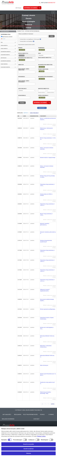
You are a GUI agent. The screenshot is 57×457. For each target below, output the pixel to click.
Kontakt (36, 419)
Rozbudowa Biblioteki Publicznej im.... (47, 336)
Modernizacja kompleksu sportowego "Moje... (45, 393)
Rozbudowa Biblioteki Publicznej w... (47, 356)
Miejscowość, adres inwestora (23, 69)
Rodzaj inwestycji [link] (4, 48)
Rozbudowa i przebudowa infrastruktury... (45, 346)
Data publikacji (22, 88)
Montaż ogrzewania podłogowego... (48, 309)
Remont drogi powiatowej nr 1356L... (46, 214)
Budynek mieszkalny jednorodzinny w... (48, 233)
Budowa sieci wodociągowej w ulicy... (46, 328)
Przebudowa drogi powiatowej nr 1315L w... (47, 280)
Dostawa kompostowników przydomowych (46, 241)
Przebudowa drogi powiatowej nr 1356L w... (47, 204)
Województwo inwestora (45, 64)
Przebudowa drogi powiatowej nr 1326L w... (47, 261)
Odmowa (28, 453)
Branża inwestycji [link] (4, 45)
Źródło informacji (43, 95)
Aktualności (7, 414)
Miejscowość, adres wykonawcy (23, 81)
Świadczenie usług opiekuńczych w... (47, 383)
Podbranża (41, 47)
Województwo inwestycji (25, 57)
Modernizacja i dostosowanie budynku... (46, 129)
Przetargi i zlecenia (28, 15)
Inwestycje (28, 24)
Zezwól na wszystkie (28, 444)
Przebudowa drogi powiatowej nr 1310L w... (47, 251)
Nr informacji (22, 95)
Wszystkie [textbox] (41, 55)
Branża (20, 47)
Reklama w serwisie (8, 419)
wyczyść (4, 38)
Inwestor (21, 64)
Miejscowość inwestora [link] (5, 67)
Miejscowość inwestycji (44, 57)
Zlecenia (28, 18)
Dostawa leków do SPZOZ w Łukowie (46, 195)
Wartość (26, 112)
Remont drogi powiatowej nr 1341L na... (48, 138)
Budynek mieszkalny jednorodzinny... (44, 224)
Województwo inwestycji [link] (6, 51)
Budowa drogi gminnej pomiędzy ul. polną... (47, 176)
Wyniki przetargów (28, 21)
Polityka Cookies (41, 436)
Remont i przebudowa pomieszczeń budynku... (48, 119)
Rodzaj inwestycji (23, 53)
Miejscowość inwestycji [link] (5, 54)
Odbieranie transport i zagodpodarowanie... (45, 290)
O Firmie (51, 414)
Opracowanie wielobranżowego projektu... (47, 300)
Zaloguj (19, 8)
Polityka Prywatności (30, 414)
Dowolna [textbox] (21, 90)
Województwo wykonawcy (45, 76)
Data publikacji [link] (3, 57)
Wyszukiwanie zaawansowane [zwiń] (26, 44)
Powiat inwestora (43, 69)
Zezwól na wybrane (29, 448)
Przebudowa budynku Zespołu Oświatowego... (47, 318)
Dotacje (28, 27)
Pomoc (42, 414)
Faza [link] (2, 42)
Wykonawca (21, 76)
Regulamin (17, 414)
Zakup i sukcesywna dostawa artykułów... (46, 148)
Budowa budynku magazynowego (47, 157)
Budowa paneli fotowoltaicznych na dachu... (48, 374)
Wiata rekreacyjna (44, 365)
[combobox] (26, 50)
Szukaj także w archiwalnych (26, 41)
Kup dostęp (41, 107)
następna (52, 403)
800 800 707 (51, 2)
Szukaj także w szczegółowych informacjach (30, 39)
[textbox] (25, 50)
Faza (39, 53)
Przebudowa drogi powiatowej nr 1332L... (47, 185)
